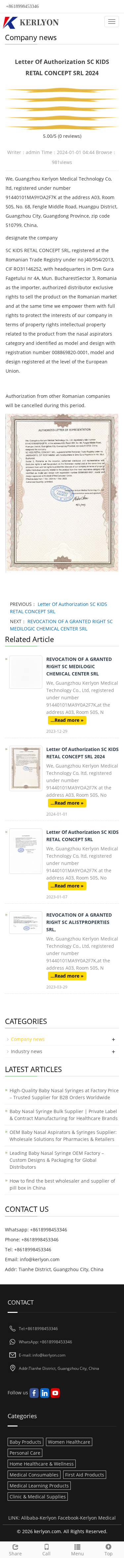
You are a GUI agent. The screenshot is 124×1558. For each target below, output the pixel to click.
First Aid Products (84, 1475)
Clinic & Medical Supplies (38, 1496)
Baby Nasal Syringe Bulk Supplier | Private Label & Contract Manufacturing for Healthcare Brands (64, 1114)
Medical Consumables (34, 1475)
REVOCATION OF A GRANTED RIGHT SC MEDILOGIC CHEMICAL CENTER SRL (79, 666)
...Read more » (67, 720)
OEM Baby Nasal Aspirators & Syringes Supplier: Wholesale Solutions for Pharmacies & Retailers (63, 1135)
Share (15, 1553)
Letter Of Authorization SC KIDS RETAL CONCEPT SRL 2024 (82, 753)
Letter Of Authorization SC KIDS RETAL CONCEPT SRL (82, 835)
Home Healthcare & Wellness (42, 1464)
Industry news (26, 1051)
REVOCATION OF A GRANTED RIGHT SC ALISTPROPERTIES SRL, (79, 922)
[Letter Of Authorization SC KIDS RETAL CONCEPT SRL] (25, 851)
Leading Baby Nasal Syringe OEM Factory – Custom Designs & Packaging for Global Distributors (57, 1160)
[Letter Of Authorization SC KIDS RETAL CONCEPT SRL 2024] (25, 768)
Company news (28, 1039)
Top (108, 1553)
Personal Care (25, 1453)
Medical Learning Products (39, 1485)
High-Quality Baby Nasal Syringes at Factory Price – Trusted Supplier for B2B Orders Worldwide (64, 1094)
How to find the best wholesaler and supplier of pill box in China (62, 1184)
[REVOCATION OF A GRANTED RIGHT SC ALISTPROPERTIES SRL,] (25, 922)
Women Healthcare (69, 1442)
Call (46, 1553)
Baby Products (25, 1442)
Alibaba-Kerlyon (39, 1518)
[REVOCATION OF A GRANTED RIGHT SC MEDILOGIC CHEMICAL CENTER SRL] (25, 672)
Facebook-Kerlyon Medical (87, 1518)
